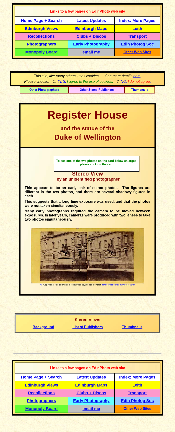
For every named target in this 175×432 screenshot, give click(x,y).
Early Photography (91, 44)
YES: (85, 81)
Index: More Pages (137, 20)
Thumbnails (139, 89)
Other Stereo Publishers (97, 89)
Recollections (41, 36)
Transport (137, 36)
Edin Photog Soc (137, 44)
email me (91, 52)
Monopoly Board (41, 52)
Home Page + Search (41, 20)
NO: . (136, 81)
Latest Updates (91, 20)
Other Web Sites (137, 52)
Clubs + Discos (91, 36)
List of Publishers (87, 327)
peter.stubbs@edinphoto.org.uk (118, 284)
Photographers (41, 44)
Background (43, 327)
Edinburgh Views (41, 28)
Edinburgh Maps (91, 28)
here (137, 76)
